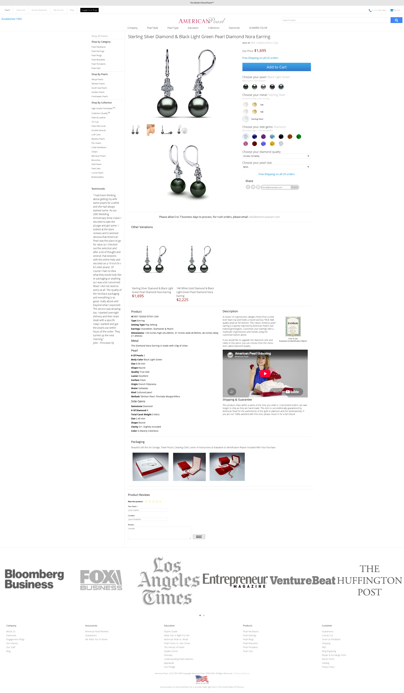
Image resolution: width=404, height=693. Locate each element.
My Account (59, 10)
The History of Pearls (174, 647)
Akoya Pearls (97, 79)
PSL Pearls (96, 143)
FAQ (324, 647)
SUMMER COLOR (258, 27)
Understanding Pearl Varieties (178, 659)
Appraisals (169, 662)
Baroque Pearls (99, 156)
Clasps (95, 151)
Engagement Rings (89, 10)
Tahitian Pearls (98, 83)
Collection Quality (101, 113)
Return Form (328, 659)
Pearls (7, 10)
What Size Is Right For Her (177, 635)
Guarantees (91, 635)
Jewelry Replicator (39, 10)
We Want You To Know (96, 639)
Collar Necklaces (99, 147)
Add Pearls (96, 164)
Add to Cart (277, 67)
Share (294, 187)
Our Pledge (169, 666)
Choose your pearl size (257, 162)
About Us (10, 631)
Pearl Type (172, 27)
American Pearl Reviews (96, 631)
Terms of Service (242, 673)
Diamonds (21, 10)
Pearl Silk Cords (99, 126)
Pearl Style (152, 27)
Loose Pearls (97, 172)
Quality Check (171, 651)
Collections (213, 27)
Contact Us (327, 635)
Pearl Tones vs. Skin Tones (177, 643)
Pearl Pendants (99, 64)
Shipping (326, 643)
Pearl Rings (97, 55)
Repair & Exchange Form (334, 655)
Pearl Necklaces (99, 47)
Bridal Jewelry (98, 177)
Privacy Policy (328, 666)
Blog (72, 10)
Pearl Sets (96, 68)
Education (193, 27)
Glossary (168, 655)
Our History (12, 643)
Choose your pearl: (266, 77)
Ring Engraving (329, 651)
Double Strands (99, 130)
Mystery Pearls (98, 139)
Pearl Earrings (98, 51)
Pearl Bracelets (98, 59)
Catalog (325, 662)
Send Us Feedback (331, 639)
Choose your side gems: (264, 127)
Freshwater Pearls (100, 96)
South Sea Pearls (99, 88)
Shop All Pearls (100, 36)
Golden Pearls (98, 92)
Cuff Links (96, 134)
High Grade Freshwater (103, 108)
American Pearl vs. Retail (176, 639)
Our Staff (10, 647)
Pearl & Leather (99, 117)
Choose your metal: (263, 95)
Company (133, 27)
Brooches (96, 160)
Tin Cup (95, 121)
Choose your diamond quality (261, 152)
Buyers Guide (170, 631)
